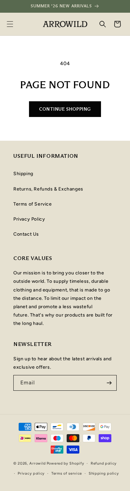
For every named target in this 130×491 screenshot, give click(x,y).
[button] (10, 24)
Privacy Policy (29, 219)
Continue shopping (65, 109)
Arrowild (37, 463)
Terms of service (66, 473)
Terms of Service (32, 204)
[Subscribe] (109, 383)
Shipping (23, 173)
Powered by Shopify (65, 463)
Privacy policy (31, 473)
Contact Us (26, 234)
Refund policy (104, 463)
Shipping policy (104, 473)
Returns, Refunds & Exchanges (48, 189)
